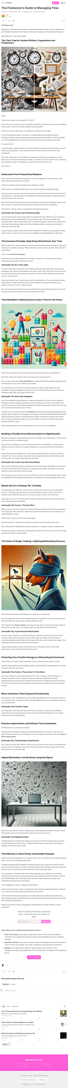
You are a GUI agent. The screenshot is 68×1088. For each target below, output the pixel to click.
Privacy (30, 1075)
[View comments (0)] (9, 21)
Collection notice (43, 1075)
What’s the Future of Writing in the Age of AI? (18, 1033)
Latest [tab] (8, 1006)
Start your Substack (29, 1080)
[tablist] (9, 984)
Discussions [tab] (15, 1006)
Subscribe (55, 3)
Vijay (7, 15)
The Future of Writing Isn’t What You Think (14, 1036)
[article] (34, 1014)
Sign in (63, 3)
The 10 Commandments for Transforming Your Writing (21, 1011)
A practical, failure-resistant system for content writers (17, 1025)
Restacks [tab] (13, 984)
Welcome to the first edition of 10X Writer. (14, 1013)
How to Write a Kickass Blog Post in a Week (17, 1022)
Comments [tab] (5, 984)
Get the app (42, 1080)
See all (5, 1044)
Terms (35, 1075)
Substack (25, 1084)
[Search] (65, 1006)
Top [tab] (3, 1006)
